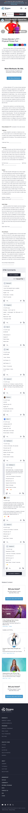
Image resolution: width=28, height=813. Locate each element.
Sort (14, 278)
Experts (4, 755)
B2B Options (5, 771)
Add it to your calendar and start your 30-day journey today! (14, 3)
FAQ (3, 793)
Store (3, 795)
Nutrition (4, 750)
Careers (4, 763)
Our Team (4, 769)
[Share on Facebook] (17, 45)
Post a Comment (14, 275)
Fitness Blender (5, 8)
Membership (5, 777)
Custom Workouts (7, 723)
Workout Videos (6, 720)
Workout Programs (7, 728)
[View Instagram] (10, 804)
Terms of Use (5, 809)
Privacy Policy (12, 809)
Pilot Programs (6, 733)
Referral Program (7, 785)
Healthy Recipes (6, 752)
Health (3, 747)
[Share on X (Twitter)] (20, 45)
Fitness (4, 744)
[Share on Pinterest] (22, 45)
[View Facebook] (8, 804)
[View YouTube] (3, 804)
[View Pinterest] (5, 804)
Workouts (4, 718)
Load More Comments (14, 573)
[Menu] (25, 8)
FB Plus (4, 780)
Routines (4, 736)
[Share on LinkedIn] (25, 45)
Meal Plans (5, 731)
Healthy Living (6, 742)
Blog (3, 788)
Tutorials (4, 766)
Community (5, 782)
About (3, 761)
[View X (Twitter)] (13, 804)
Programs (4, 725)
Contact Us (5, 790)
